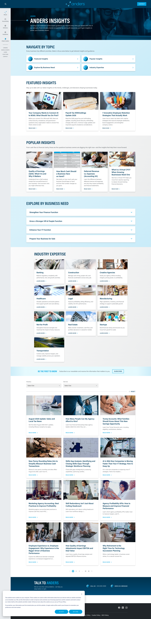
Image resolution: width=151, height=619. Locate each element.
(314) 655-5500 (101, 586)
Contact (142, 4)
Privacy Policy (62, 602)
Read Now (32, 128)
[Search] (5, 4)
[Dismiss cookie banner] (81, 594)
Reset (133, 391)
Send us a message (121, 586)
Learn (5, 52)
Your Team (5, 54)
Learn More (41, 281)
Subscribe (118, 371)
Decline (75, 611)
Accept (61, 611)
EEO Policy (105, 615)
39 (85, 571)
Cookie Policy (96, 615)
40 (88, 571)
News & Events (5, 50)
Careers (5, 47)
